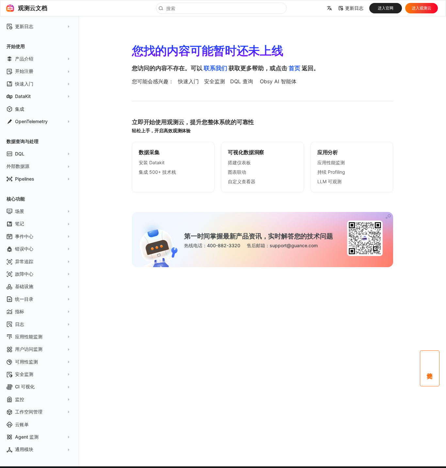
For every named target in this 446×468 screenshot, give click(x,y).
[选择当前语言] (329, 8)
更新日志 (354, 8)
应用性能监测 (331, 162)
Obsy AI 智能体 (278, 81)
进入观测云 (421, 8)
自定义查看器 (241, 181)
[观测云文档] (10, 8)
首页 (294, 68)
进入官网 (385, 8)
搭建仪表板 (239, 162)
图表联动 (237, 172)
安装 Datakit (152, 162)
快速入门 (188, 81)
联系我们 (215, 68)
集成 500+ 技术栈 (157, 172)
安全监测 (214, 81)
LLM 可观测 (329, 181)
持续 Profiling (331, 172)
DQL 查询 (241, 81)
